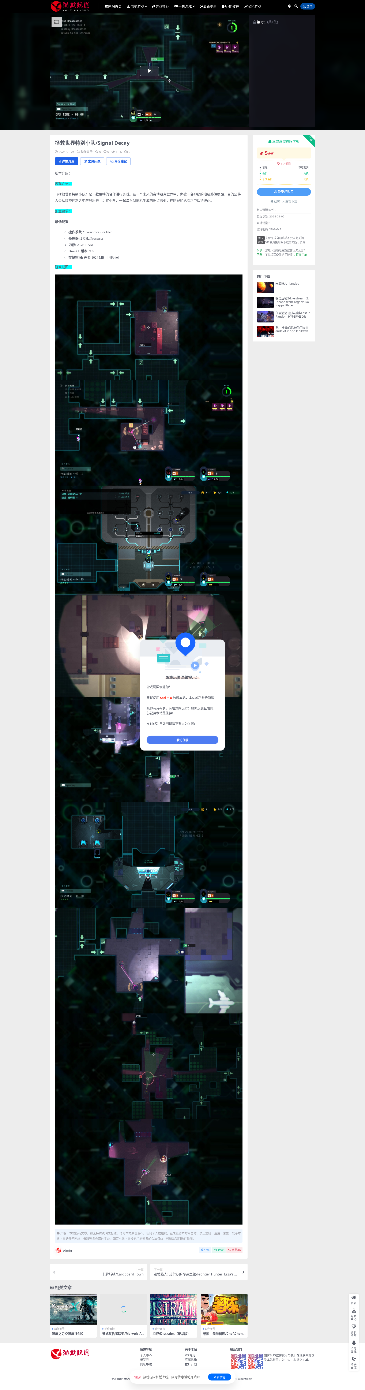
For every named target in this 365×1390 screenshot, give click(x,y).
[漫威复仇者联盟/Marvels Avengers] (123, 1309)
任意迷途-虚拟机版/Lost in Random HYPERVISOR (293, 314)
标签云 (144, 1360)
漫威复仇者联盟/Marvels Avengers (122, 1335)
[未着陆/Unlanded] (265, 287)
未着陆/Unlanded (287, 283)
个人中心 (146, 1355)
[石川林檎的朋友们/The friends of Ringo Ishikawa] (265, 331)
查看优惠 (220, 1377)
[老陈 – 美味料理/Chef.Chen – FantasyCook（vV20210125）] (224, 1309)
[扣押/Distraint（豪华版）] (173, 1309)
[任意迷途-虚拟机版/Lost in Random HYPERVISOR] (265, 316)
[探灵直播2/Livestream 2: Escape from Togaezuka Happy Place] (265, 302)
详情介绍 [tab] (68, 161)
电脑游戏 (137, 6)
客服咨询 (191, 1360)
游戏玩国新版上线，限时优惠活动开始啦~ (168, 1377)
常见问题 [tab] (94, 161)
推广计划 (191, 1364)
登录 (309, 6)
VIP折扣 (286, 163)
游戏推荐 (162, 6)
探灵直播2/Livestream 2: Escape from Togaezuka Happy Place (292, 301)
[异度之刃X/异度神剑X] (73, 1309)
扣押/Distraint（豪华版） (172, 1333)
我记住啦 (182, 740)
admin (67, 1250)
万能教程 (232, 6)
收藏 (221, 1250)
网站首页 (115, 6)
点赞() (236, 1250)
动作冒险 (87, 152)
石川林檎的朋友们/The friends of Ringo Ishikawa (292, 329)
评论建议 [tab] (120, 161)
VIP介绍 (190, 1355)
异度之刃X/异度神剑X (67, 1333)
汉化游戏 (254, 6)
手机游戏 (185, 6)
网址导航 (146, 1364)
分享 (207, 1250)
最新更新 (210, 6)
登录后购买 (286, 192)
